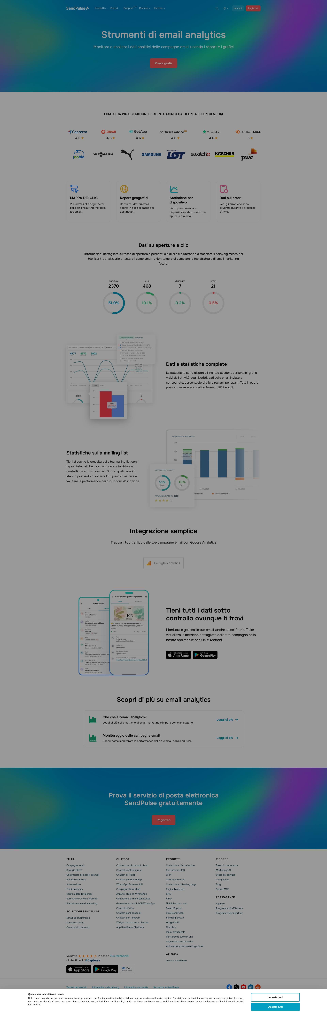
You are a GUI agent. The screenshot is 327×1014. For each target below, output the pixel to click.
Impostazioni (275, 997)
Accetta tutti (275, 1006)
